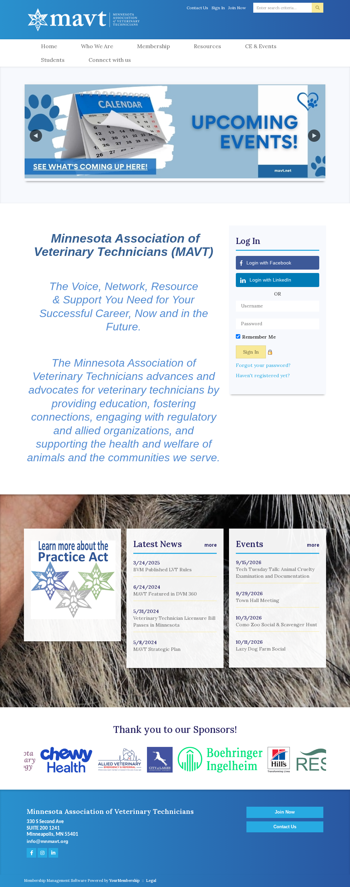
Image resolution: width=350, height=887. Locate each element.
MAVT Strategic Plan (156, 649)
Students (53, 59)
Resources (207, 46)
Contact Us (197, 7)
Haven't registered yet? (263, 375)
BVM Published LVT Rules (162, 570)
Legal (151, 880)
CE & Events (261, 46)
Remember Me (259, 337)
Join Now (237, 7)
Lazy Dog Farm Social (260, 649)
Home (49, 46)
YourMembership (124, 880)
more (210, 545)
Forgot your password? (263, 365)
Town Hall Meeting (257, 600)
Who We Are (97, 46)
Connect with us (110, 59)
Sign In (218, 7)
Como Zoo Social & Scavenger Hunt (276, 625)
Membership (153, 46)
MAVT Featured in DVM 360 (165, 594)
